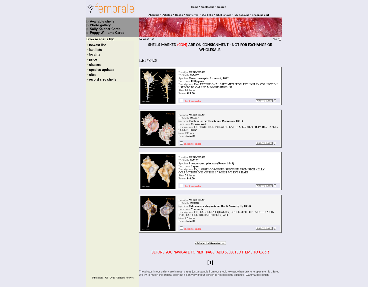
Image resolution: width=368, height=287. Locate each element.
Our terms (192, 15)
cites (92, 75)
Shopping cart (260, 15)
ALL (275, 39)
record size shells (102, 79)
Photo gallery (100, 25)
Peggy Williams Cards (107, 33)
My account (242, 15)
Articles (167, 15)
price (93, 60)
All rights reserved (125, 277)
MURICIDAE (197, 72)
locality (94, 54)
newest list (97, 45)
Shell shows (223, 15)
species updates (101, 70)
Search (221, 7)
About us (153, 15)
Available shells (102, 21)
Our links (207, 15)
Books (179, 15)
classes (95, 65)
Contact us (207, 7)
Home (194, 7)
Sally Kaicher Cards (105, 29)
